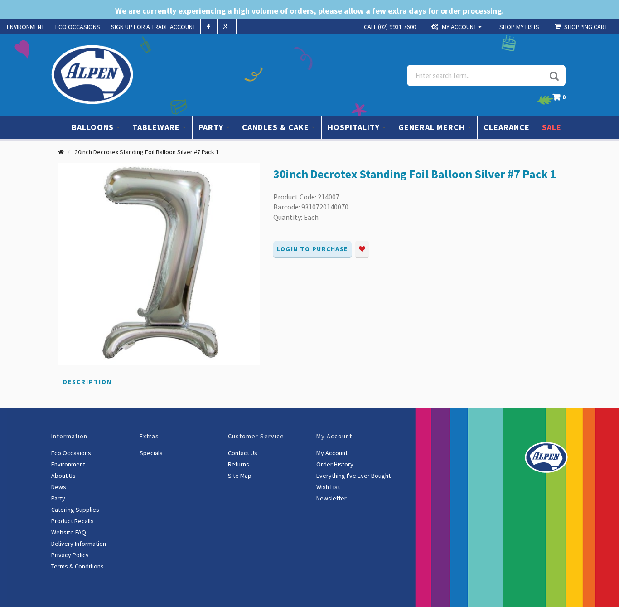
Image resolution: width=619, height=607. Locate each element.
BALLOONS (94, 127)
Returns (238, 464)
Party (58, 498)
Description (87, 382)
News (58, 487)
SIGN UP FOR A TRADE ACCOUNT (153, 27)
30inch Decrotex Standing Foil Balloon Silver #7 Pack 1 (147, 152)
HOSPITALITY (355, 127)
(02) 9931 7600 (390, 27)
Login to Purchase (312, 249)
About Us (63, 475)
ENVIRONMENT (25, 27)
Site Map (239, 475)
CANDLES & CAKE (276, 127)
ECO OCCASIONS (77, 27)
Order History (334, 464)
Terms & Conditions (77, 566)
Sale (551, 127)
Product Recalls (72, 521)
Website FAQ (68, 532)
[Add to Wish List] (362, 249)
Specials (151, 453)
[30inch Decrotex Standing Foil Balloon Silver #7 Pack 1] (159, 263)
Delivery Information (78, 543)
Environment (68, 464)
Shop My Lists (519, 27)
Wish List (328, 487)
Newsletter (331, 498)
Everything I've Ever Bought (353, 475)
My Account (332, 453)
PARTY (212, 127)
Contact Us (242, 453)
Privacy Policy (70, 555)
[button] (561, 99)
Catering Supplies (75, 509)
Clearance (507, 127)
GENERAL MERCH (432, 127)
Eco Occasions (71, 453)
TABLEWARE (157, 127)
